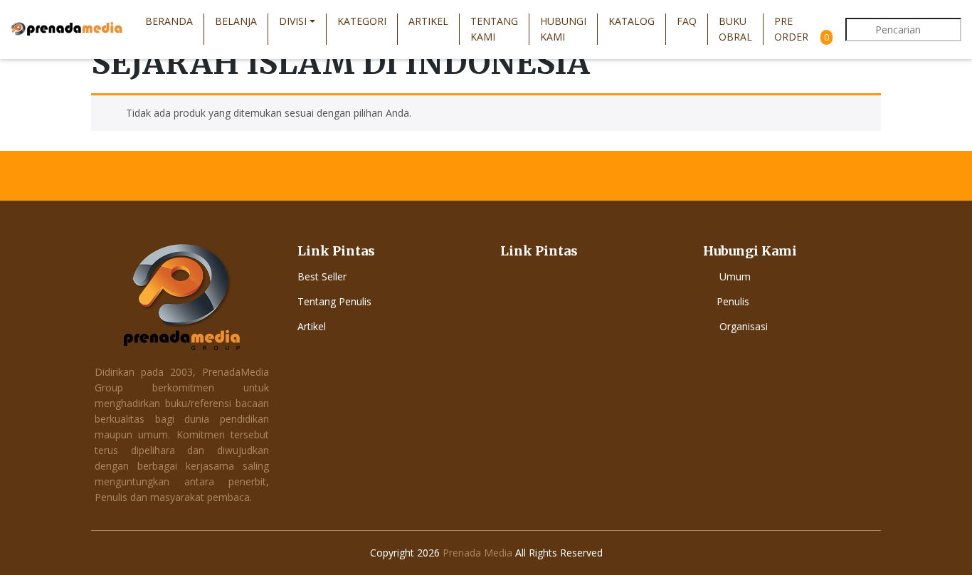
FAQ (687, 21)
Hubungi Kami (563, 28)
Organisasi (743, 326)
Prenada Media (477, 552)
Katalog (631, 21)
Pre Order (791, 28)
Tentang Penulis (334, 301)
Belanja (236, 21)
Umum (735, 276)
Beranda (169, 21)
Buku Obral (735, 28)
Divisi (293, 21)
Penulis (733, 301)
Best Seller (322, 276)
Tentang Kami (494, 28)
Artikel (428, 21)
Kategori (361, 21)
